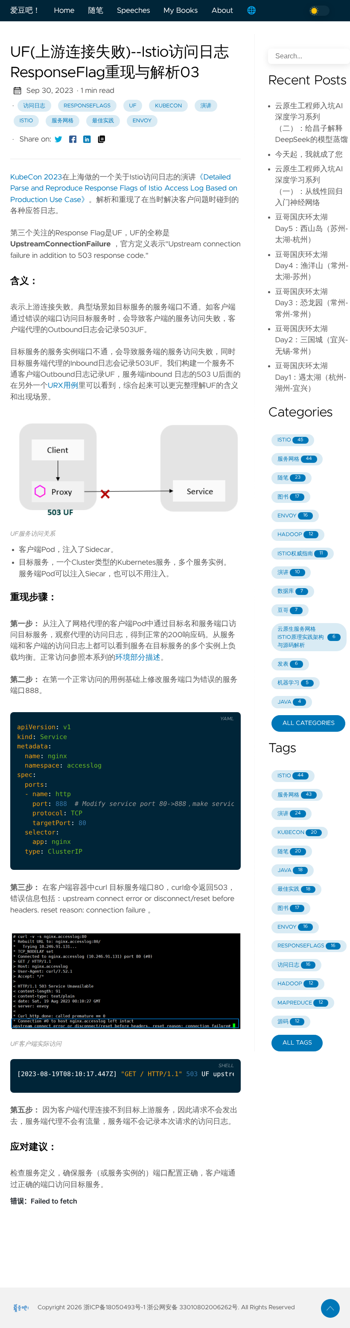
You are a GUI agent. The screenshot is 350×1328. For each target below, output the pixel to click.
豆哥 (287, 610)
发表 (287, 664)
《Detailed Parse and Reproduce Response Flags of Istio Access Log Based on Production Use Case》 (123, 188)
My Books (180, 10)
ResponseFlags (87, 106)
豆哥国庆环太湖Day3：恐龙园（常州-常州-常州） (311, 303)
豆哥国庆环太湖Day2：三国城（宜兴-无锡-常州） (311, 340)
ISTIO (290, 440)
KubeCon (168, 106)
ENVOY (292, 516)
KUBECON (297, 832)
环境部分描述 (137, 657)
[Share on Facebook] (73, 139)
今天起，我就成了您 (308, 155)
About (222, 10)
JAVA (289, 702)
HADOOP (295, 534)
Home (64, 10)
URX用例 (63, 386)
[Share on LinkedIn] (87, 139)
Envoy (142, 121)
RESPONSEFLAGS (306, 946)
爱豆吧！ (25, 10)
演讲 (206, 106)
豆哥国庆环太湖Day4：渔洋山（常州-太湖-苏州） (311, 266)
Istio (26, 121)
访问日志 (34, 106)
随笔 (95, 10)
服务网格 (62, 121)
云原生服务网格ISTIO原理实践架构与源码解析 (306, 637)
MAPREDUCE (300, 1003)
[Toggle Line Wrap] (224, 705)
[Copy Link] (101, 139)
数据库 (290, 591)
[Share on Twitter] (58, 139)
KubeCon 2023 (36, 177)
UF (133, 106)
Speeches (133, 10)
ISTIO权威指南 (300, 554)
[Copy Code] (188, 705)
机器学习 (293, 683)
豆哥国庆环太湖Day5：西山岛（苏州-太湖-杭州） (311, 229)
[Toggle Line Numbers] (206, 705)
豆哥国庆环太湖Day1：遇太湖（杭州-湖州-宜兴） (310, 377)
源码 (288, 1022)
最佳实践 (103, 121)
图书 (288, 497)
